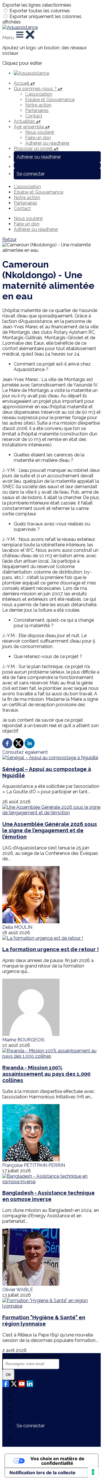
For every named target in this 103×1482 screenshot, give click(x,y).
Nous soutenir (39, 132)
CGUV (20, 1412)
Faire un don (38, 137)
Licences (23, 1401)
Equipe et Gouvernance (50, 99)
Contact (33, 116)
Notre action (38, 105)
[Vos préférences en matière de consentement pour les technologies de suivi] (93, 1472)
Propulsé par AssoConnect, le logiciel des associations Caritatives (57, 1441)
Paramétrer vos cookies (39, 1417)
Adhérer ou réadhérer (47, 143)
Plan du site (26, 1395)
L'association (38, 94)
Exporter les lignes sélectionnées (36, 5)
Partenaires (37, 110)
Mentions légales (31, 1406)
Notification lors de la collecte (42, 1472)
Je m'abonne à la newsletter (31, 1356)
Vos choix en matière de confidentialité (57, 1461)
